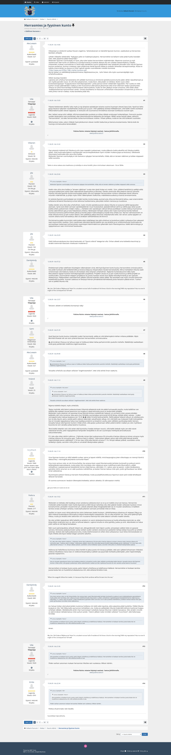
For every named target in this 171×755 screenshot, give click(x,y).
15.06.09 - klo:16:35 (54, 586)
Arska (31, 682)
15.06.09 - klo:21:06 (54, 646)
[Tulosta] (145, 38)
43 (44, 38)
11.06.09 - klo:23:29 (54, 235)
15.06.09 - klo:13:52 (54, 497)
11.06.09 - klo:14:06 (54, 45)
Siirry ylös (28, 722)
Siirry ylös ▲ (144, 751)
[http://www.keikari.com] (31, 122)
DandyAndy (32, 260)
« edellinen (28, 31)
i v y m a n (31, 450)
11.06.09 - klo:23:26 (54, 174)
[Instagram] (85, 746)
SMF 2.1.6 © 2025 (28, 752)
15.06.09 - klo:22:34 (54, 683)
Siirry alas (28, 38)
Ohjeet (122, 751)
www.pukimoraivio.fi (96, 133)
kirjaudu (144, 11)
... (42, 39)
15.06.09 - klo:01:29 (54, 330)
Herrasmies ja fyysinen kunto (47, 25)
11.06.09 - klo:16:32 (54, 144)
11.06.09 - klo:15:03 (54, 100)
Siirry (118, 734)
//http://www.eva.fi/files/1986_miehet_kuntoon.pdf (67, 70)
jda (31, 173)
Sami (31, 329)
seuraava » (37, 31)
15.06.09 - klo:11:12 (54, 380)
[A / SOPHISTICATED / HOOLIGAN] (31, 472)
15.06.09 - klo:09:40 (54, 354)
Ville (31, 99)
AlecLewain (32, 43)
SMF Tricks (33, 750)
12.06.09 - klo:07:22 (54, 262)
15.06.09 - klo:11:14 (54, 451)
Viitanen (31, 143)
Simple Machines (40, 752)
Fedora (31, 495)
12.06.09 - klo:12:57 (54, 299)
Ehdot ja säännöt (132, 751)
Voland (32, 379)
